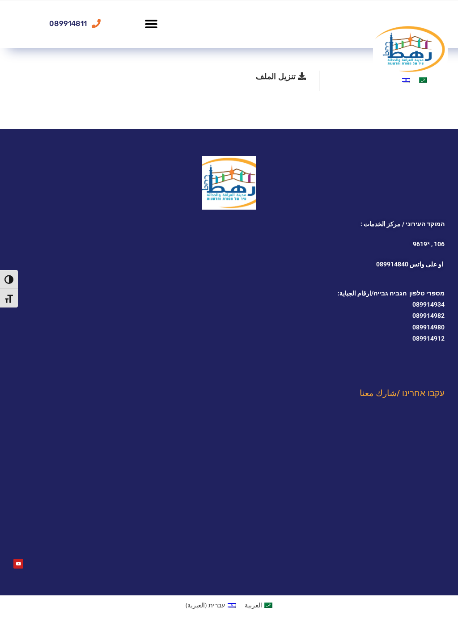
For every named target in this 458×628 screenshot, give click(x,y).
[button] (151, 24)
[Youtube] (18, 564)
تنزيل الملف (277, 76)
